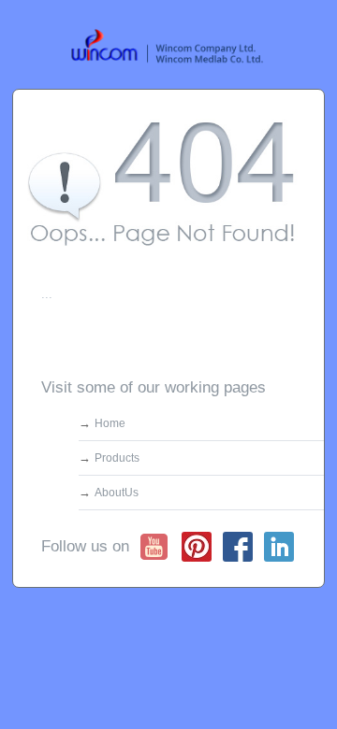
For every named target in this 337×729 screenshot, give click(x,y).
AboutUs (117, 492)
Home (110, 423)
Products (117, 458)
